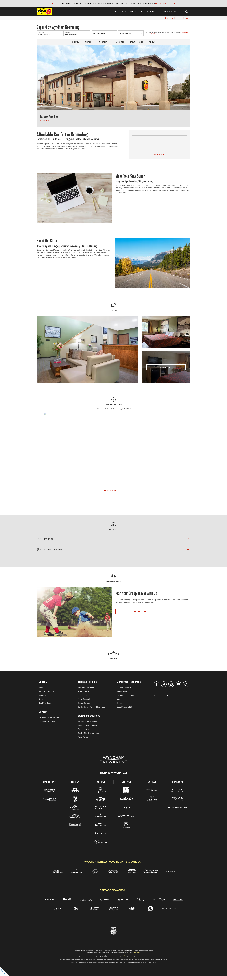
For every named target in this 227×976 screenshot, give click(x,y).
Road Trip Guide (45, 703)
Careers (120, 703)
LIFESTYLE (126, 782)
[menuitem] (115, 11)
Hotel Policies (159, 154)
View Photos (166, 367)
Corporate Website (124, 687)
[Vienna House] (126, 816)
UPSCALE (152, 782)
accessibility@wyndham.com (123, 955)
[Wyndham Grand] (177, 808)
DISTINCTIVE (177, 782)
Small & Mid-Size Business (88, 733)
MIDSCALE (100, 782)
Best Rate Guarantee (86, 687)
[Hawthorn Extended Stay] (49, 790)
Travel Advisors (84, 737)
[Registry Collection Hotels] (177, 790)
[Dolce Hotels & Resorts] (177, 799)
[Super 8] (75, 799)
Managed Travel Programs (88, 725)
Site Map (42, 699)
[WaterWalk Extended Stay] (49, 799)
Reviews (152, 42)
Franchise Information (125, 695)
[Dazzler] (126, 808)
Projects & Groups (85, 729)
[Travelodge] (75, 825)
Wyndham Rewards (46, 691)
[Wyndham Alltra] (126, 825)
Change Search (170, 18)
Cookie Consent (84, 703)
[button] (52, 3)
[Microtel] (75, 808)
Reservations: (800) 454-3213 (50, 717)
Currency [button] (186, 18)
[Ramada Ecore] (100, 842)
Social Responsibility (125, 707)
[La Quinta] (100, 790)
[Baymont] (100, 825)
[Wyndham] (152, 790)
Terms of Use (83, 695)
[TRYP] (126, 790)
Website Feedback (161, 696)
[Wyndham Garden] (100, 808)
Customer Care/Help (47, 721)
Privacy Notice (83, 691)
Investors (120, 699)
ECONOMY (75, 782)
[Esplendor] (126, 799)
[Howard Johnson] (75, 816)
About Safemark (84, 699)
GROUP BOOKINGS (136, 42)
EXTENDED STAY (49, 782)
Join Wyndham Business (87, 721)
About (41, 687)
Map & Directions (104, 42)
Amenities (120, 42)
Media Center (122, 691)
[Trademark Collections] (152, 799)
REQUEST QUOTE (140, 611)
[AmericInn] (100, 816)
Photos (88, 42)
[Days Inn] (75, 790)
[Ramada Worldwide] (100, 834)
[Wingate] (100, 799)
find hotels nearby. (157, 34)
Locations (42, 695)
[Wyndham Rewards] (113, 759)
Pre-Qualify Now (160, 3)
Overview (75, 42)
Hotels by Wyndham (113, 773)
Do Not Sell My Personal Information (92, 707)
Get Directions (110, 490)
